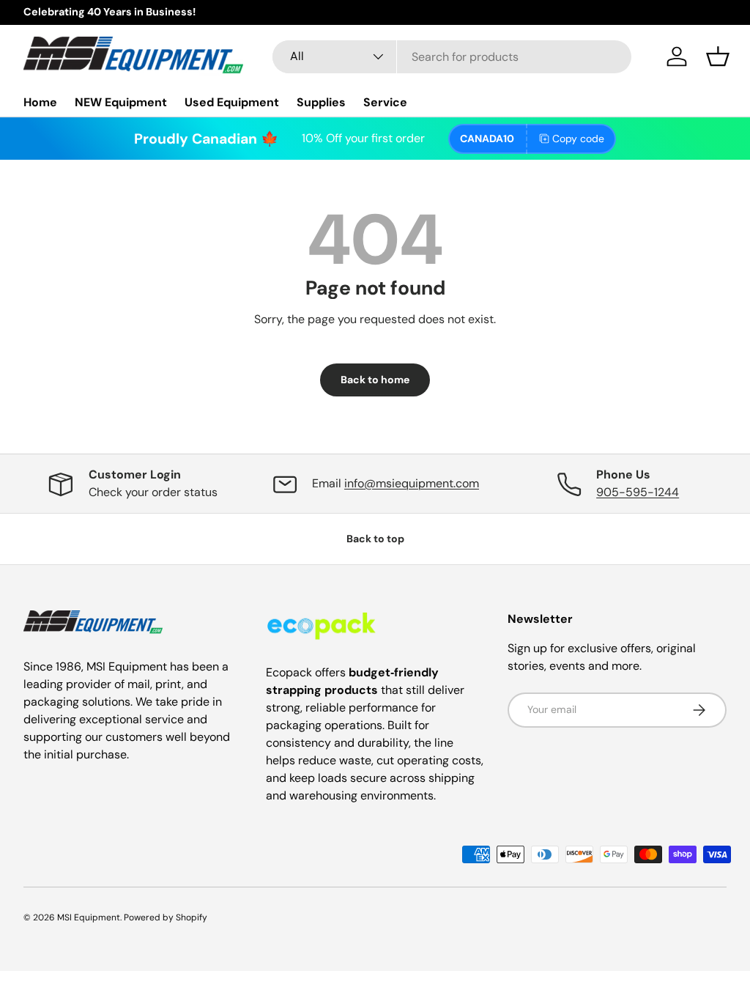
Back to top (375, 538)
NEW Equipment (121, 102)
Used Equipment (232, 102)
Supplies (321, 102)
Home (40, 102)
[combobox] (451, 56)
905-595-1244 (637, 492)
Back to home (375, 379)
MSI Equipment (88, 917)
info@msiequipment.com (411, 483)
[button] (718, 56)
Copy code (578, 138)
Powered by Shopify (165, 917)
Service (385, 102)
